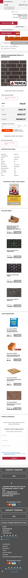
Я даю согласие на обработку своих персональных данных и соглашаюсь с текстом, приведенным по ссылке (14, 453)
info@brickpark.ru (13, 494)
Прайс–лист (5, 531)
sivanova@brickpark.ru (14, 200)
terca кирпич (17, 156)
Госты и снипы (6, 552)
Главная (2, 46)
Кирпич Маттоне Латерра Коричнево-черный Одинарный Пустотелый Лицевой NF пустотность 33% (14, 228)
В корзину (7, 130)
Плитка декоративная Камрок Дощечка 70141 (14, 380)
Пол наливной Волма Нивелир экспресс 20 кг (12, 331)
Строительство (6, 533)
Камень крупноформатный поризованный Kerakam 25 (13, 356)
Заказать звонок (15, 203)
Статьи (4, 550)
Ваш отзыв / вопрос (6, 445)
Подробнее (14, 222)
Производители (7, 529)
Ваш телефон (5, 440)
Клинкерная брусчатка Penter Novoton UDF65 (14, 404)
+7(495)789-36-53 (11, 492)
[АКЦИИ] (10, 41)
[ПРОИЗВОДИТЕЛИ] (16, 41)
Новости (5, 546)
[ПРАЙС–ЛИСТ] (22, 41)
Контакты (5, 554)
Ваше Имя (4, 435)
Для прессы (5, 548)
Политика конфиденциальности (12, 556)
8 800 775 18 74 (23, 5)
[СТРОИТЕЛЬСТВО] (16, 48)
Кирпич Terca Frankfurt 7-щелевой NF (13, 300)
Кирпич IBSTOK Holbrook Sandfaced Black (12, 251)
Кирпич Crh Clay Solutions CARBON (13, 275)
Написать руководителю (7, 29)
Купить (18, 232)
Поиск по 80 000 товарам (19, 43)
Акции (4, 526)
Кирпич (6, 46)
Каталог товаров (14, 470)
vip (17, 33)
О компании (6, 544)
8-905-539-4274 (14, 199)
